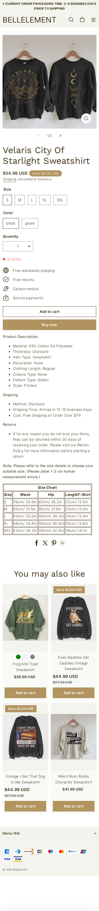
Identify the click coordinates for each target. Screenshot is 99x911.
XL (45, 200)
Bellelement (20, 869)
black (10, 223)
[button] (93, 20)
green (30, 223)
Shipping (9, 179)
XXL (60, 200)
